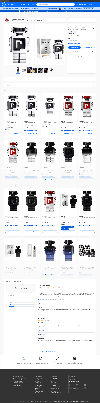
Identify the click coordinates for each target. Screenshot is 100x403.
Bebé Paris (37, 389)
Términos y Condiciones (35, 401)
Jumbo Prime (5, 0)
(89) (33, 220)
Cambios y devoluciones (18, 384)
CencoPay (53, 389)
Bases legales (84, 401)
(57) (14, 220)
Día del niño (37, 387)
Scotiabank (53, 385)
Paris (75, 31)
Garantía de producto (18, 382)
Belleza (9, 14)
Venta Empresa (54, 391)
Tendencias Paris (39, 391)
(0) (50, 124)
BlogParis (37, 392)
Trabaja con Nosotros (56, 392)
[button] (27, 4)
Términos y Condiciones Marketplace (51, 401)
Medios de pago (17, 385)
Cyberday (37, 384)
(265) (15, 125)
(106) (88, 220)
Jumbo (52, 379)
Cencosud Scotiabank (64, 0)
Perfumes (15, 14)
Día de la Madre (38, 385)
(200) (33, 125)
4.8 (75, 35)
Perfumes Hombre (23, 14)
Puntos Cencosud (14, 0)
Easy (52, 381)
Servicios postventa (17, 381)
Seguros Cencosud (55, 387)
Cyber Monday (38, 382)
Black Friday (38, 381)
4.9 (31, 125)
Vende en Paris (38, 378)
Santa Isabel (53, 382)
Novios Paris (75, 0)
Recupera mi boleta (17, 379)
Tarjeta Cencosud (55, 384)
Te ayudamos (94, 0)
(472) (78, 35)
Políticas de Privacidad (66, 401)
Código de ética (76, 401)
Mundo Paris (84, 0)
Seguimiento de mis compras (20, 378)
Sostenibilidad (38, 379)
